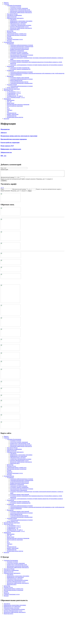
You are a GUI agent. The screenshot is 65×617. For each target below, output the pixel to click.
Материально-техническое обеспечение (21, 11)
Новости (6, 2)
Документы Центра (12, 14)
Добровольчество (11, 113)
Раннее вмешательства (16, 80)
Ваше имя (3, 168)
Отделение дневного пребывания (19, 53)
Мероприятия (10, 100)
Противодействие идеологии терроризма (18, 104)
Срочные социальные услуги (15, 39)
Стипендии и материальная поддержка (20, 25)
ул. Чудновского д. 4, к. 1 (13, 91)
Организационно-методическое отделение (21, 55)
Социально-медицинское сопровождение (21, 83)
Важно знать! (10, 103)
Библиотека (10, 31)
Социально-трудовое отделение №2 (19, 67)
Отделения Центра (9, 42)
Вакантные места (15, 29)
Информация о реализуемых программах (21, 21)
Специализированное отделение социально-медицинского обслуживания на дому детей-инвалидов (37, 73)
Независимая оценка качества (15, 117)
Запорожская (10, 66)
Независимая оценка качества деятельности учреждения (19, 136)
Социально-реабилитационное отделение (21, 72)
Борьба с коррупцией (12, 114)
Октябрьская (10, 70)
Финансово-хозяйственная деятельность (21, 12)
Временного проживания (17, 50)
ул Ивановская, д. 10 (12, 94)
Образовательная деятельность (15, 18)
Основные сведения (15, 6)
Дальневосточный (12, 84)
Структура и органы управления (19, 8)
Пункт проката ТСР (12, 87)
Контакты (6, 118)
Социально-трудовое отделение (18, 52)
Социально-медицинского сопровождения (21, 46)
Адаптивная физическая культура (19, 81)
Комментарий (4, 169)
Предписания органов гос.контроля (16, 35)
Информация (7, 98)
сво (8, 111)
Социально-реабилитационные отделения (21, 45)
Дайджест (9, 110)
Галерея (9, 36)
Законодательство (12, 16)
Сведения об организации (14, 5)
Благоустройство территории (15, 106)
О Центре (6, 4)
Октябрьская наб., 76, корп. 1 (15, 96)
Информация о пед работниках (18, 22)
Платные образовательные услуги (19, 26)
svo (8, 107)
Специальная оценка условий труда (16, 33)
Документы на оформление (14, 15)
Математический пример (8, 177)
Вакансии (9, 38)
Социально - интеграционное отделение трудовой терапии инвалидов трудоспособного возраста (36, 64)
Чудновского (10, 43)
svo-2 (8, 108)
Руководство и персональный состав (20, 9)
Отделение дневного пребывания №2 (20, 69)
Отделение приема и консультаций (19, 60)
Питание (9, 40)
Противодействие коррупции (12, 89)
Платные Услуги (11, 32)
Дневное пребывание (16, 74)
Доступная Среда (8, 90)
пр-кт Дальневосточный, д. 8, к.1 (16, 97)
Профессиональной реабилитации (19, 49)
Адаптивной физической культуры (19, 48)
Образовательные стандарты (18, 23)
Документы (13, 19)
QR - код (9, 101)
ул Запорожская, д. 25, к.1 (14, 93)
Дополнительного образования (18, 56)
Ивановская (10, 76)
